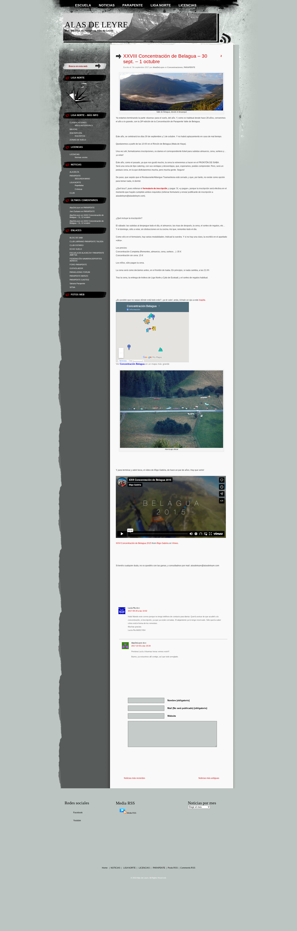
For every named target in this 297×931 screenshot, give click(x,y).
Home (105, 868)
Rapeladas (79, 185)
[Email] (217, 579)
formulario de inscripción (155, 188)
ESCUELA (83, 5)
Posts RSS (173, 868)
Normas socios (81, 157)
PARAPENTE (132, 5)
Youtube (77, 820)
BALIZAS (73, 129)
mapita (202, 300)
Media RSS (131, 813)
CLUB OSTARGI (77, 245)
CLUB (72, 193)
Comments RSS (187, 868)
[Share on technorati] (204, 579)
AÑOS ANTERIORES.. (84, 125)
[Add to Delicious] (181, 579)
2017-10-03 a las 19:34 (141, 646)
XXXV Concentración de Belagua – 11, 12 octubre (87, 216)
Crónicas (78, 189)
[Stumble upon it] (193, 579)
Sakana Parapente (77, 283)
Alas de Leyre (96, 24)
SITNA (72, 287)
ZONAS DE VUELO (78, 140)
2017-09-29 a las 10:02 (137, 611)
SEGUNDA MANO (82, 179)
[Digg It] (169, 579)
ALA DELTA (74, 172)
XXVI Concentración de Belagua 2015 (133, 543)
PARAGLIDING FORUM (80, 272)
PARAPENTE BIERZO (79, 276)
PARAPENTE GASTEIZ (79, 280)
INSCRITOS (80, 136)
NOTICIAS (107, 5)
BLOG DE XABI (76, 238)
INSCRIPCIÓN (76, 133)
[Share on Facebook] (145, 579)
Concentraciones (175, 67)
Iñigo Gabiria (163, 543)
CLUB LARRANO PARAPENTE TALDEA (86, 241)
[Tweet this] (157, 579)
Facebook (77, 812)
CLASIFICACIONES (78, 123)
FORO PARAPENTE (78, 265)
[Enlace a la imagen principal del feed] (123, 813)
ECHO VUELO (76, 249)
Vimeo (175, 543)
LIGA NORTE (161, 5)
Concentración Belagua (132, 364)
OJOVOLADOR (76, 268)
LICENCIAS (187, 5)
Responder (121, 635)
